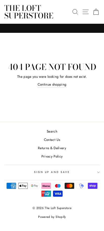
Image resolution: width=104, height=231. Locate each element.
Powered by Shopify (52, 217)
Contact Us (52, 139)
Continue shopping (52, 84)
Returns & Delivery (52, 147)
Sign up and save (52, 172)
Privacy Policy (52, 156)
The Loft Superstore (28, 11)
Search (52, 131)
